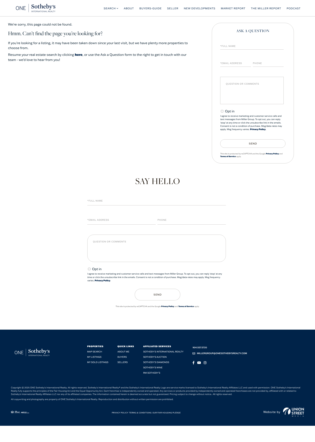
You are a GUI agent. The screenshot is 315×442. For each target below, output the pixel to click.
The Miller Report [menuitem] (266, 8)
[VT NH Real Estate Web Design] (293, 412)
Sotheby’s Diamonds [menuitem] (156, 362)
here (78, 54)
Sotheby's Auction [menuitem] (155, 357)
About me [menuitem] (123, 351)
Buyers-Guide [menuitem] (150, 8)
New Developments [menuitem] (199, 8)
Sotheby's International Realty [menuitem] (163, 351)
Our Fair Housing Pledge (166, 413)
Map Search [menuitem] (94, 351)
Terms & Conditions (140, 413)
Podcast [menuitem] (294, 8)
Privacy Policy (258, 129)
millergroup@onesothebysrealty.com (222, 353)
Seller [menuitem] (172, 8)
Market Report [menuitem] (233, 8)
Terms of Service (228, 156)
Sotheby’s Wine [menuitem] (152, 367)
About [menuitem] (129, 8)
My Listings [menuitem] (94, 357)
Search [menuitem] (110, 8)
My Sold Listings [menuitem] (97, 362)
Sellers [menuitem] (122, 362)
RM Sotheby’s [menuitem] (151, 373)
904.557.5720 (199, 347)
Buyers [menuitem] (122, 357)
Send (253, 143)
